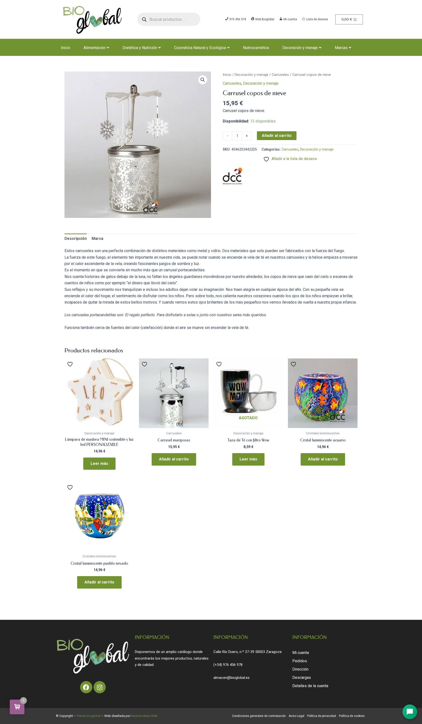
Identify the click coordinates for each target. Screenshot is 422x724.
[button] (202, 79)
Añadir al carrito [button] (174, 459)
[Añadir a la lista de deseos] (70, 364)
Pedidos (299, 661)
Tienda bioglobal (89, 716)
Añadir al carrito (277, 135)
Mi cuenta (300, 652)
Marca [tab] (97, 238)
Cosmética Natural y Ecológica (200, 47)
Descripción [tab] (75, 238)
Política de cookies (352, 716)
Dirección (300, 669)
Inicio (65, 47)
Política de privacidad (321, 716)
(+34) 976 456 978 (228, 665)
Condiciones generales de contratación (259, 716)
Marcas (341, 47)
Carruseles (280, 74)
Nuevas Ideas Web (144, 716)
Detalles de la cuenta (310, 685)
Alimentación (95, 47)
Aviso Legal (296, 716)
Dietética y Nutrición (140, 47)
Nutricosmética (256, 47)
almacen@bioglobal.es (231, 677)
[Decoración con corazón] (232, 176)
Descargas (301, 677)
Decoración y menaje (300, 47)
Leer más (99, 463)
